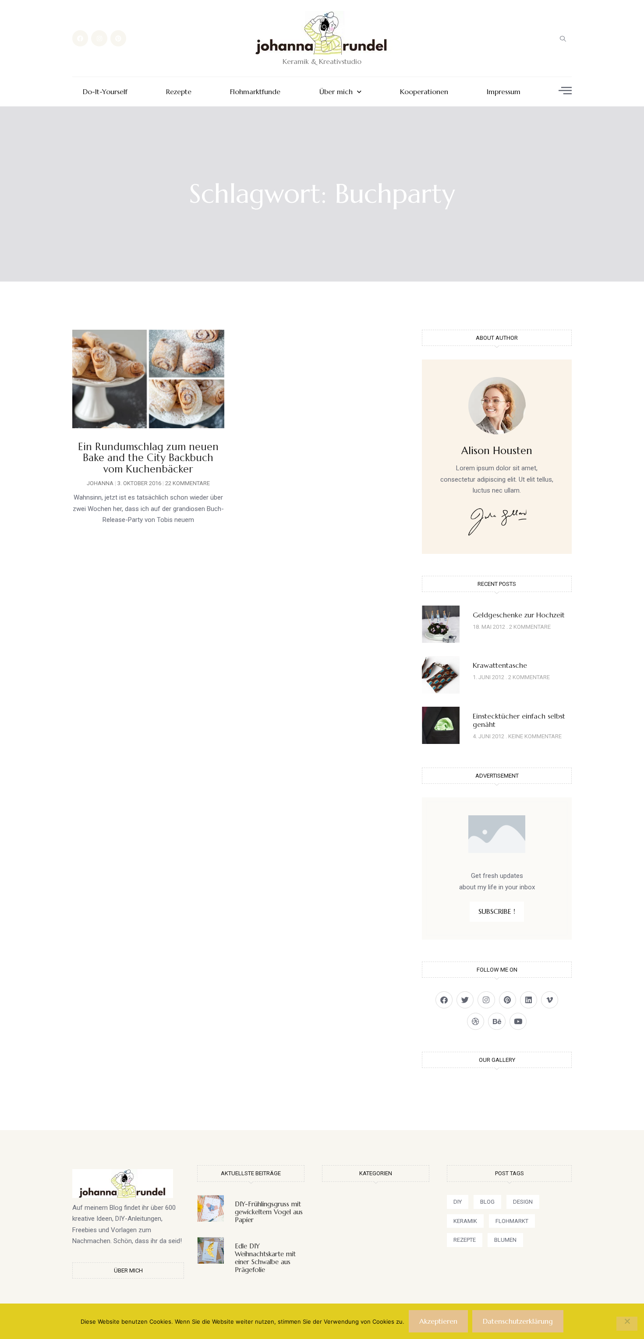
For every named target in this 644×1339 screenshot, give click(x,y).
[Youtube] (518, 1021)
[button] (563, 38)
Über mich (336, 92)
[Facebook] (80, 38)
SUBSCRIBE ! (496, 911)
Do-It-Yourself (105, 92)
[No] (626, 1324)
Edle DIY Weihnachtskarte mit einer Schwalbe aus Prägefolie (265, 1258)
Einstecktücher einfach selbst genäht (519, 720)
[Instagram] (99, 38)
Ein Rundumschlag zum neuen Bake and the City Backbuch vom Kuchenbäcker (148, 457)
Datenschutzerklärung (518, 1321)
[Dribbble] (475, 1021)
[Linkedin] (528, 999)
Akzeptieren (438, 1321)
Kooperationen (424, 92)
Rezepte (178, 92)
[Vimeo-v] (549, 999)
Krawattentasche (500, 665)
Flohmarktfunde (255, 92)
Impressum (503, 92)
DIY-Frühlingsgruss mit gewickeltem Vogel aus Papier (269, 1212)
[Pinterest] (118, 38)
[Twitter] (465, 999)
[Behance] (496, 1021)
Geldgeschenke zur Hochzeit (519, 614)
